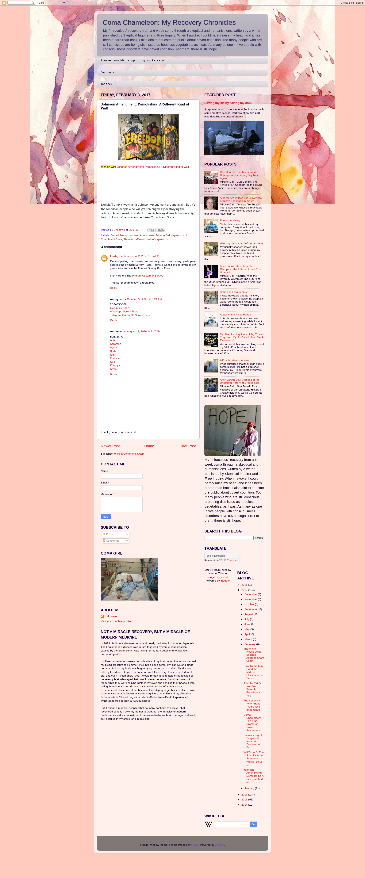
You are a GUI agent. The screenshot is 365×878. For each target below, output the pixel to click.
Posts (109, 534)
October (249, 604)
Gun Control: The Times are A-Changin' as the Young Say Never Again (240, 175)
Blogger (225, 580)
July (247, 619)
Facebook (107, 72)
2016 (244, 794)
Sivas (113, 369)
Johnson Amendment (142, 235)
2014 (244, 804)
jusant (224, 577)
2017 (244, 590)
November (251, 599)
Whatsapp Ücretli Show (124, 311)
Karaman (115, 343)
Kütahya (115, 365)
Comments (112, 540)
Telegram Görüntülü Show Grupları (131, 315)
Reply (113, 287)
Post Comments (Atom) (131, 453)
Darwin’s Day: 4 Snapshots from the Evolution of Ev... (253, 741)
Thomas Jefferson (134, 239)
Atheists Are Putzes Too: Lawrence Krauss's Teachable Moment (241, 199)
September (251, 609)
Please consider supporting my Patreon (132, 60)
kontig (114, 256)
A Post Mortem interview (234, 360)
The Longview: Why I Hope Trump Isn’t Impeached (252, 705)
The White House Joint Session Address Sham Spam (254, 654)
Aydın (113, 347)
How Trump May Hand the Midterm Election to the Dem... (253, 672)
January (249, 788)
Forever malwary (230, 220)
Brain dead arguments (233, 292)
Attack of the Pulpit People (236, 314)
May (247, 629)
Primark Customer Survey (147, 275)
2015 (244, 799)
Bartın (113, 351)
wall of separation (157, 239)
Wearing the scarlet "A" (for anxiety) (241, 243)
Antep (113, 340)
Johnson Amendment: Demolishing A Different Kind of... (253, 776)
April (247, 634)
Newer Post (110, 446)
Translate (232, 560)
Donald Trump (119, 235)
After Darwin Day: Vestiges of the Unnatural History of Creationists (239, 381)
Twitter (107, 84)
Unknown (111, 616)
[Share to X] (156, 230)
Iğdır (113, 354)
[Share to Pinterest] (163, 230)
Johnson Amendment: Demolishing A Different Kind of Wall (153, 166)
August (249, 614)
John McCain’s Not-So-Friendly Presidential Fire (252, 689)
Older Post (187, 446)
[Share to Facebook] (160, 230)
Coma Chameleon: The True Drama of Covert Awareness (252, 722)
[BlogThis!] (152, 230)
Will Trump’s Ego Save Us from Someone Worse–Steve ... (254, 758)
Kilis (112, 361)
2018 (244, 584)
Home (149, 446)
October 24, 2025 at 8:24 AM (144, 299)
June (247, 624)
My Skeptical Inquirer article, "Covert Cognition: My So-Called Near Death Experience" (242, 337)
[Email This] (149, 230)
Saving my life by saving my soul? (228, 103)
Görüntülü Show (119, 308)
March (248, 639)
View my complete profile (116, 621)
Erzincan (115, 358)
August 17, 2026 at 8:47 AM (143, 331)
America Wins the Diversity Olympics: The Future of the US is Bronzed (240, 269)
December (251, 594)
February (250, 644)
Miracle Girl (163, 235)
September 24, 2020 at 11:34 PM (139, 256)
